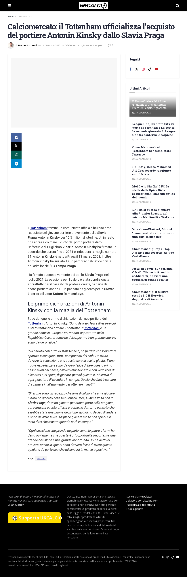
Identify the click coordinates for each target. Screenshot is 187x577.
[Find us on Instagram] (143, 69)
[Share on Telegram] (16, 163)
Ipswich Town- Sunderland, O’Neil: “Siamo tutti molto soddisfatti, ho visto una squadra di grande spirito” (152, 274)
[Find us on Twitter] (136, 69)
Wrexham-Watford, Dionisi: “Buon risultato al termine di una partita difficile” (153, 232)
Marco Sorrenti (27, 45)
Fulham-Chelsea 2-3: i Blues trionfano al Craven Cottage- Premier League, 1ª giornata (149, 105)
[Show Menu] (9, 5)
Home (11, 16)
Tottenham (38, 228)
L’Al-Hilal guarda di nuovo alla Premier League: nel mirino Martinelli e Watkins (153, 213)
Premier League (92, 45)
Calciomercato (24, 16)
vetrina (41, 458)
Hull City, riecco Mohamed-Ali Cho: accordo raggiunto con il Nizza (152, 170)
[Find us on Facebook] (130, 69)
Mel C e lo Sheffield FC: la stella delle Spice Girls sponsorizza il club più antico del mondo (153, 192)
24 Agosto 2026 (142, 112)
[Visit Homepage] (93, 5)
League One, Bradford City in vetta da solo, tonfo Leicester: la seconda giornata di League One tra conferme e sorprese (153, 129)
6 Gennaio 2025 (51, 45)
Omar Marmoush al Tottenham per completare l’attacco (151, 150)
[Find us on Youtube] (156, 69)
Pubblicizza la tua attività (140, 504)
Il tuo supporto (134, 508)
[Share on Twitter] (16, 146)
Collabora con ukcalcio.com (142, 500)
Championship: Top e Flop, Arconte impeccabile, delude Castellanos (153, 252)
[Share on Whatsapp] (16, 155)
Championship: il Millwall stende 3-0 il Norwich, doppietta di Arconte (151, 295)
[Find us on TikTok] (172, 557)
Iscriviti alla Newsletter (139, 496)
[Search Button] (177, 5)
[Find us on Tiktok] (149, 69)
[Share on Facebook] (16, 137)
